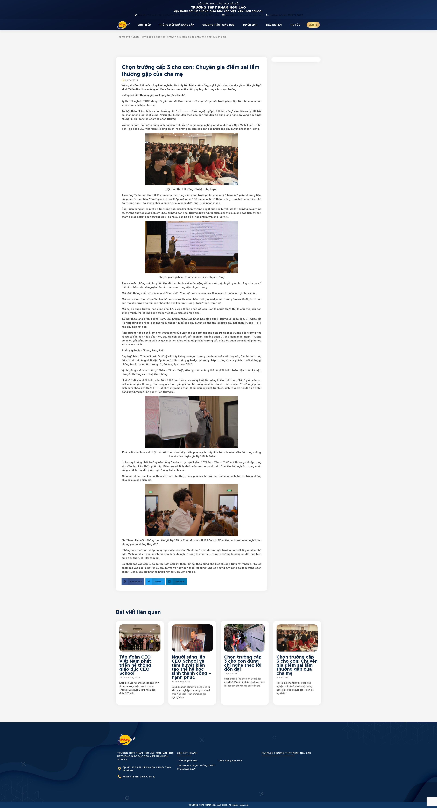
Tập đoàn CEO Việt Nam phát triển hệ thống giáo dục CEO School (135, 664)
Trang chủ (123, 36)
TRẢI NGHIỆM (274, 24)
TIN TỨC (295, 24)
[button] (133, 581)
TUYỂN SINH (250, 24)
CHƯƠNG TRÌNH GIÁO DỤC (218, 24)
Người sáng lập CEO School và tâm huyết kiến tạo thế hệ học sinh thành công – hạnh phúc (191, 666)
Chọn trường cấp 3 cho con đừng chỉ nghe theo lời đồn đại (243, 662)
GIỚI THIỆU (144, 24)
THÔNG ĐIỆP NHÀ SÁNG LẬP (176, 24)
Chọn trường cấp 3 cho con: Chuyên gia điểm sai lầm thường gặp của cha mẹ (297, 664)
